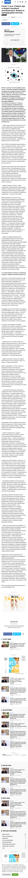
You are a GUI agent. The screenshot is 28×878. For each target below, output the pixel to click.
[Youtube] (22, 2)
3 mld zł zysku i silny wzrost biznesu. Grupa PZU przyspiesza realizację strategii (17, 681)
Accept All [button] (15, 874)
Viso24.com (5, 19)
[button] (25, 2)
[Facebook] (15, 2)
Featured (4, 14)
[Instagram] (18, 2)
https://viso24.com (14, 623)
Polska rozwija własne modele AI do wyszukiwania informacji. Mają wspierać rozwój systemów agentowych (18, 700)
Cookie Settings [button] (6, 874)
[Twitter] (20, 2)
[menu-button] (2, 2)
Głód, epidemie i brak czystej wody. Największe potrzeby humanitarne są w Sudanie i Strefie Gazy (17, 645)
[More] (21, 23)
